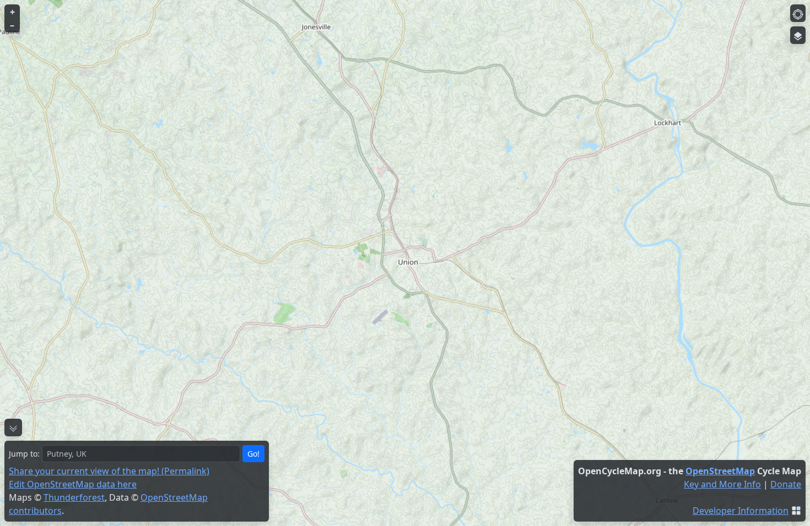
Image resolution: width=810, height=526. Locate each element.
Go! (253, 453)
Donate (785, 484)
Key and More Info (722, 484)
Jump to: (24, 453)
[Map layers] (798, 35)
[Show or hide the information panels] (13, 427)
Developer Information (741, 511)
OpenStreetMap (720, 471)
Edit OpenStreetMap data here (73, 484)
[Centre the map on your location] (798, 13)
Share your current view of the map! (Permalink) (109, 471)
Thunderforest (74, 497)
